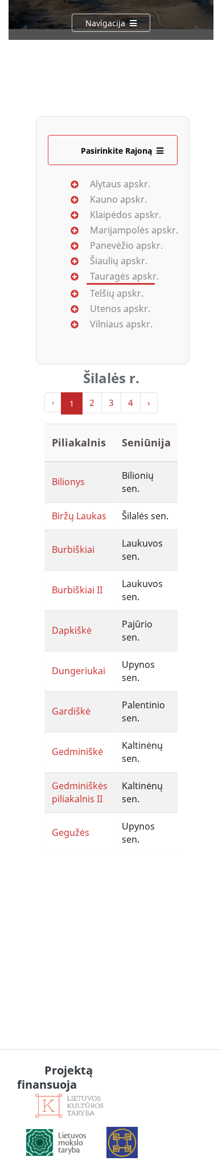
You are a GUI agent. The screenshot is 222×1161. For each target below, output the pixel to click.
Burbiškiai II (77, 590)
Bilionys (68, 481)
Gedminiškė (77, 751)
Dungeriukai (78, 670)
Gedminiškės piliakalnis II (80, 792)
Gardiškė (71, 711)
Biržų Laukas (79, 516)
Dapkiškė (72, 630)
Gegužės (70, 832)
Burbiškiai (73, 549)
